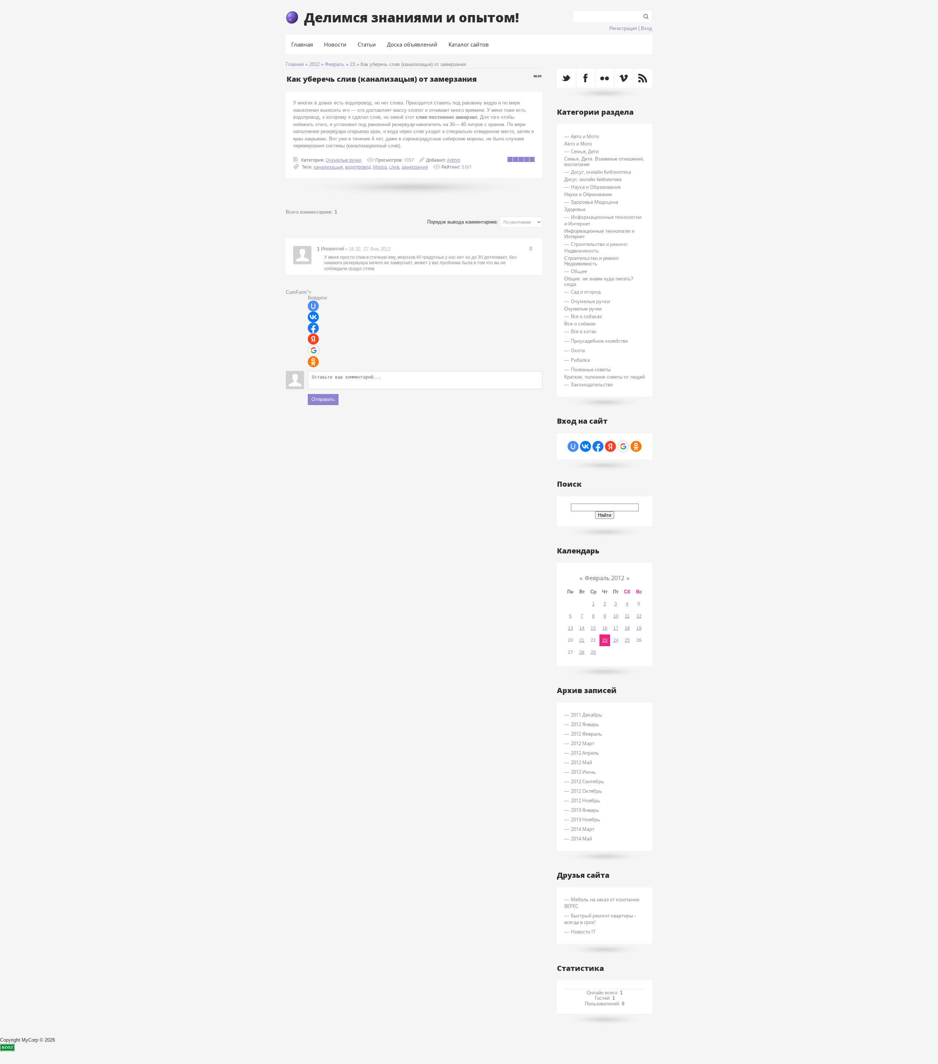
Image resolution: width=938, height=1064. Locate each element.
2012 (314, 64)
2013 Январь (585, 810)
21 (581, 640)
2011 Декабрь (586, 714)
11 (627, 616)
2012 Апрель (585, 753)
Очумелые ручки (344, 160)
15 (593, 628)
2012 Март (582, 743)
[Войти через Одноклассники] (313, 361)
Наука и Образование (596, 187)
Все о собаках (586, 316)
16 (605, 628)
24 (615, 640)
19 (639, 628)
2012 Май (581, 762)
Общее (579, 271)
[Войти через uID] (313, 306)
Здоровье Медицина (594, 202)
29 (593, 652)
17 (615, 628)
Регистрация (623, 28)
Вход (646, 28)
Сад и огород (586, 291)
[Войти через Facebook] (313, 328)
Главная (295, 64)
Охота (578, 350)
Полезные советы (591, 369)
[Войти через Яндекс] (313, 339)
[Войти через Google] (314, 350)
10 (615, 616)
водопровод (358, 167)
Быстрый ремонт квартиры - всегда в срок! (600, 918)
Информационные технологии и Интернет (603, 220)
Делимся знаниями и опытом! (411, 17)
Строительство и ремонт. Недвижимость (596, 247)
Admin (453, 160)
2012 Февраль (586, 733)
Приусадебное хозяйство (599, 341)
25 (627, 640)
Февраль (334, 64)
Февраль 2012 (604, 578)
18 (627, 628)
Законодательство (592, 384)
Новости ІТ (583, 931)
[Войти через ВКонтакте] (313, 317)
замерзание (415, 167)
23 (352, 64)
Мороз (380, 167)
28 (581, 652)
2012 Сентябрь (587, 781)
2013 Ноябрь (585, 819)
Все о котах (584, 331)
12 (639, 616)
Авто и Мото (585, 136)
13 (570, 628)
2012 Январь (585, 724)
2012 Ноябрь (585, 800)
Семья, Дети (585, 151)
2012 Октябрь (586, 791)
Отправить (323, 399)
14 (581, 628)
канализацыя (328, 167)
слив (394, 167)
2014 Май (581, 838)
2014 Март (582, 829)
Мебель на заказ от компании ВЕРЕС (601, 902)
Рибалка (580, 360)
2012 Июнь (583, 772)
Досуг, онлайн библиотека (601, 172)
